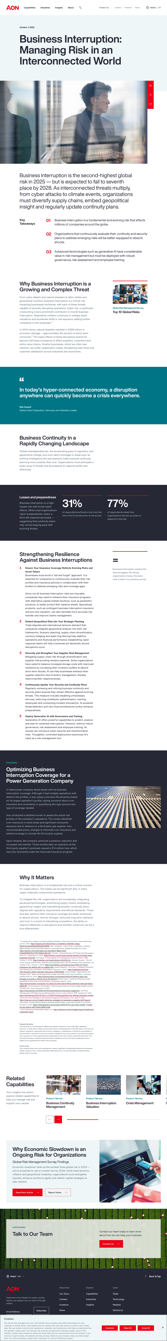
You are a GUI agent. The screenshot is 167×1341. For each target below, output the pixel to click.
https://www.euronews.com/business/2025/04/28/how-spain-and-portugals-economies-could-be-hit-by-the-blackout (54, 977)
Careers (118, 7)
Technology (118, 1299)
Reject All (128, 1328)
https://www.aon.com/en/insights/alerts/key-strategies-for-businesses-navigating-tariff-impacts (55, 1000)
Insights (59, 7)
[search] (80, 7)
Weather (117, 1304)
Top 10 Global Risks (126, 312)
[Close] (163, 1327)
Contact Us (104, 7)
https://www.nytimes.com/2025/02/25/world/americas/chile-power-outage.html (49, 991)
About (71, 7)
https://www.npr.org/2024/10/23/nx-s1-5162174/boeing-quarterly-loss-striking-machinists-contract (56, 995)
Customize (110, 1328)
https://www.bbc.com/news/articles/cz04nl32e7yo (52, 960)
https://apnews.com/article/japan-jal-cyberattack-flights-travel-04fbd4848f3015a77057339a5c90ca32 (43, 952)
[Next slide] (58, 1119)
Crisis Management (140, 1103)
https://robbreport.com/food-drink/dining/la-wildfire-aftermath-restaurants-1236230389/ (54, 970)
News (137, 7)
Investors (128, 7)
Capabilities (29, 7)
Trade (115, 1293)
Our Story (64, 1293)
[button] (28, 1192)
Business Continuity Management (60, 1104)
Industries (45, 7)
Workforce (118, 1310)
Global (155, 7)
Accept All (146, 1328)
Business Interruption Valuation (101, 1104)
